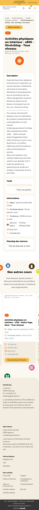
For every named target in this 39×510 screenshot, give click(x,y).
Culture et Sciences (9, 479)
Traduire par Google (32, 2)
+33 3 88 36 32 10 (10, 393)
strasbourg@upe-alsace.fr (11, 396)
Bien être (23, 489)
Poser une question (24, 190)
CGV (5, 501)
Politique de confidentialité (26, 501)
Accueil (7, 18)
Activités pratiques (9, 493)
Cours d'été (7, 476)
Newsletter (6, 466)
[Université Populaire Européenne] (11, 8)
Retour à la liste (14, 27)
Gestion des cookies (19, 503)
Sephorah (13, 224)
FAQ (4, 463)
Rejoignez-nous (8, 459)
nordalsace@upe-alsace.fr (11, 435)
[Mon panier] (30, 8)
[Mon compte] (23, 8)
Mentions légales (13, 501)
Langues (23, 476)
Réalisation (16, 508)
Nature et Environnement (8, 485)
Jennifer (12, 348)
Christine (24, 224)
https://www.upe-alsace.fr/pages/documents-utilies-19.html (17, 137)
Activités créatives (9, 489)
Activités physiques (17, 18)
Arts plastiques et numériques (26, 480)
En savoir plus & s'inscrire (17, 360)
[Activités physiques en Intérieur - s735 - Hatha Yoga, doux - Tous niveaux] (19, 302)
